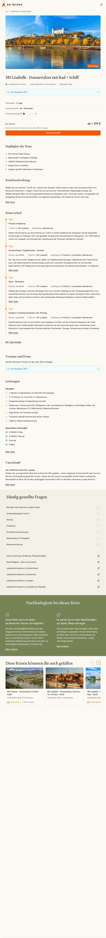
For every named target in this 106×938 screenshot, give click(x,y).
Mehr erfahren (11, 649)
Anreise (9, 519)
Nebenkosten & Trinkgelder (18, 538)
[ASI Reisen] (12, 5)
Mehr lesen (10, 202)
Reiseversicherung (14, 544)
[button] (53, 42)
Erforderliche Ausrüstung (17, 532)
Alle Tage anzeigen (13, 342)
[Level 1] (36, 114)
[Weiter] (98, 663)
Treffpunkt (10, 526)
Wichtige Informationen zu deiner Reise (23, 507)
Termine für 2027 (53, 133)
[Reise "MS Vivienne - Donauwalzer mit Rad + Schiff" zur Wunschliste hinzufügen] (40, 670)
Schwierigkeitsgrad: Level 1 (18, 513)
